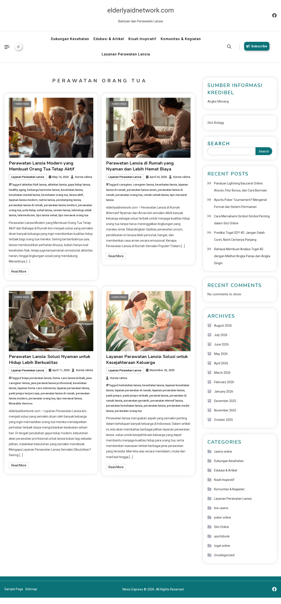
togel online (222, 545)
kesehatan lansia (72, 189)
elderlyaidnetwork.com (140, 10)
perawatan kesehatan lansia (124, 405)
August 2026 (223, 325)
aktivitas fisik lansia (34, 184)
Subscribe (259, 46)
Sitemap (31, 589)
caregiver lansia (143, 184)
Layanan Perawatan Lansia (126, 54)
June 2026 (221, 344)
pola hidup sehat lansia (37, 210)
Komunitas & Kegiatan (181, 39)
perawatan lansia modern (60, 205)
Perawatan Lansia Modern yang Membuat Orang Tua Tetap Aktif (41, 166)
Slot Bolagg (215, 123)
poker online (222, 517)
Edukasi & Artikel (109, 39)
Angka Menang (218, 101)
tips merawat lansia (69, 398)
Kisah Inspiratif (142, 39)
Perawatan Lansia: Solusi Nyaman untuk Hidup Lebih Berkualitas (49, 359)
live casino (221, 508)
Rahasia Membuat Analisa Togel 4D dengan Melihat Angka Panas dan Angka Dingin (242, 256)
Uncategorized (224, 555)
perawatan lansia (155, 405)
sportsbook (222, 536)
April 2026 (221, 363)
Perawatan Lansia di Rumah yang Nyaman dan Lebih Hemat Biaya (140, 166)
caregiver (125, 184)
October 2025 (223, 420)
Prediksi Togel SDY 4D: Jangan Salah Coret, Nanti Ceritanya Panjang (239, 236)
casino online (223, 451)
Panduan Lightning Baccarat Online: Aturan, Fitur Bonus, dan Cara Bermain (240, 187)
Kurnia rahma (83, 177)
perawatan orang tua (128, 195)
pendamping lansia (68, 200)
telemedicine (26, 215)
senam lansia (61, 210)
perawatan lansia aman (141, 189)
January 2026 (223, 391)
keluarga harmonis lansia (43, 189)
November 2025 (225, 410)
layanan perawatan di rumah (133, 390)
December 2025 (225, 401)
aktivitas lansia (57, 184)
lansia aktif (76, 195)
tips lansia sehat (46, 215)
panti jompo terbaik (135, 395)
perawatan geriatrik (136, 400)
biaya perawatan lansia (36, 378)
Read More (18, 271)
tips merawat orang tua (73, 215)
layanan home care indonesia (37, 388)
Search (218, 143)
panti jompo (113, 395)
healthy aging (17, 189)
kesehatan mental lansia (24, 195)
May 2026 (221, 354)
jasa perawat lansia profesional (51, 383)
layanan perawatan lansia (73, 388)
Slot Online (221, 527)
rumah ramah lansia (156, 195)
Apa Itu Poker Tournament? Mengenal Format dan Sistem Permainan (240, 203)
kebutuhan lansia (130, 385)
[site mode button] (18, 46)
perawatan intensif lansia (166, 400)
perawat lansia (158, 395)
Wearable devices (20, 403)
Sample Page (13, 589)
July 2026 (220, 335)
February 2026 (224, 382)
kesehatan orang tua (54, 195)
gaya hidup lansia (79, 184)
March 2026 (222, 372)
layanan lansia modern (23, 200)
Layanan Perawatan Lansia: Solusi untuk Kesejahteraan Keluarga (147, 359)
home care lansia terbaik (69, 378)
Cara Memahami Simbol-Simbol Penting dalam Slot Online (242, 219)
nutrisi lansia (47, 200)
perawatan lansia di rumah (26, 205)
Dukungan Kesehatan (70, 39)
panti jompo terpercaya (24, 393)
